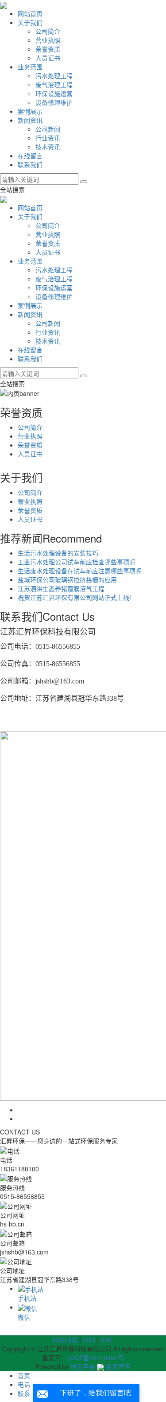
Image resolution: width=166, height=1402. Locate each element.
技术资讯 (47, 146)
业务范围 (30, 66)
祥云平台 (82, 1366)
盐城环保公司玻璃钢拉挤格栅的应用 (67, 579)
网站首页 (30, 13)
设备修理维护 (54, 102)
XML (106, 1339)
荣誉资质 (47, 48)
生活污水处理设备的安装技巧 (58, 552)
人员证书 (47, 57)
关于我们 (30, 22)
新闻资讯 (30, 120)
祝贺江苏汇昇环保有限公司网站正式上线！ (76, 597)
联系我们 (30, 164)
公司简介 (47, 31)
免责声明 (118, 1366)
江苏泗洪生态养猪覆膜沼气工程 (61, 588)
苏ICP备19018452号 (95, 1357)
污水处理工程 (54, 75)
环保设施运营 (54, 93)
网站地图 (65, 1339)
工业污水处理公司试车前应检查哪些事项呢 (76, 561)
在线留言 (30, 155)
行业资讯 (47, 137)
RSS (89, 1339)
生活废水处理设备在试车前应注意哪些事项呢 (80, 570)
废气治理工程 (54, 84)
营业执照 (47, 40)
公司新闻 (47, 128)
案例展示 (30, 111)
